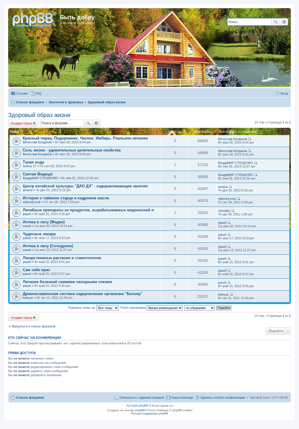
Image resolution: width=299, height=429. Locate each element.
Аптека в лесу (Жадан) (44, 222)
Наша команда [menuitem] (182, 397)
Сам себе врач (36, 270)
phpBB (140, 410)
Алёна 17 (29, 166)
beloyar (28, 297)
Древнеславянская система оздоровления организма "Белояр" (82, 294)
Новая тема (21, 123)
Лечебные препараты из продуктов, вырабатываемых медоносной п (88, 210)
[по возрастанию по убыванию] (199, 307)
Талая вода (33, 162)
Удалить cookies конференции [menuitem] (222, 397)
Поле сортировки (133, 307)
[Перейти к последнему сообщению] (249, 139)
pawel (27, 214)
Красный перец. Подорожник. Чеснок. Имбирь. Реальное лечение (85, 138)
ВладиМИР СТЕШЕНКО (235, 163)
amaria (27, 190)
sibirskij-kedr (32, 202)
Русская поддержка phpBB (149, 413)
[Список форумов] (35, 19)
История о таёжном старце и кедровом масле (66, 198)
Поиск (275, 21)
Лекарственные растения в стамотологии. (62, 258)
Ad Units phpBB (137, 405)
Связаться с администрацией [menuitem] (142, 397)
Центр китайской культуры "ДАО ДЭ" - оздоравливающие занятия (85, 186)
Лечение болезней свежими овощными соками (67, 282)
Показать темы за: (82, 307)
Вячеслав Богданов (37, 142)
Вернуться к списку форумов (33, 326)
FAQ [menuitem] (38, 93)
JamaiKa (224, 210)
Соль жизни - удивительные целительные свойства (72, 150)
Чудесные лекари (39, 234)
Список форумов (30, 397)
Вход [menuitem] (284, 93)
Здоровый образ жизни (39, 115)
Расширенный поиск (284, 21)
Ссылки (22, 93)
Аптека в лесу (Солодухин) (48, 246)
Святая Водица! (38, 174)
